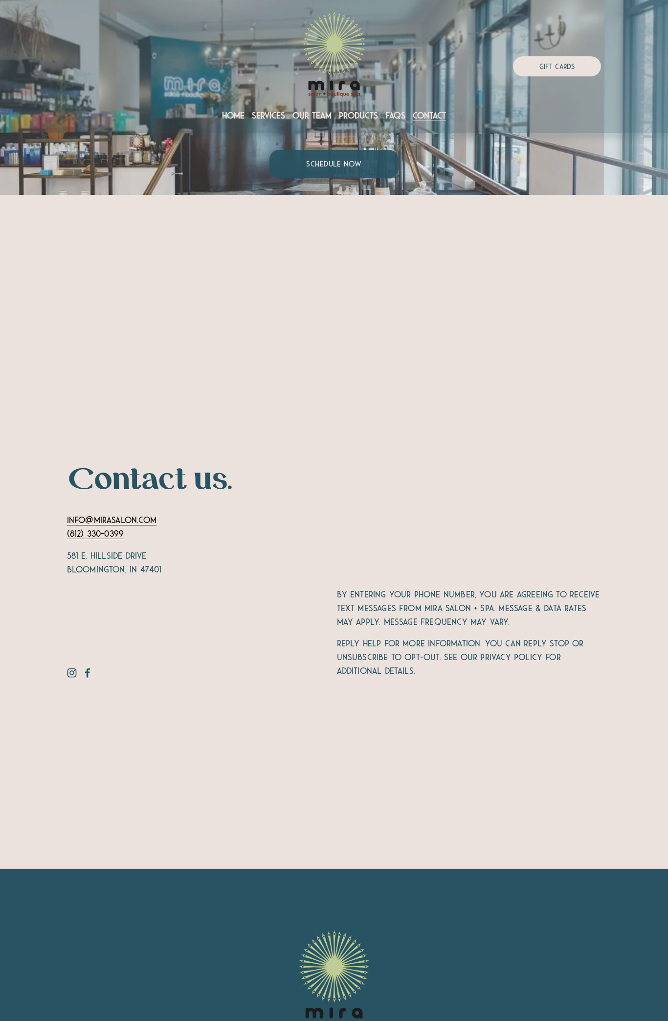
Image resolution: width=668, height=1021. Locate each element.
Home (233, 115)
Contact (429, 115)
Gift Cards (557, 67)
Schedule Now (334, 164)
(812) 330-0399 (95, 534)
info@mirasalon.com (111, 520)
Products (358, 115)
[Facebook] (87, 673)
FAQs (395, 115)
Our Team (312, 115)
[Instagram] (72, 673)
